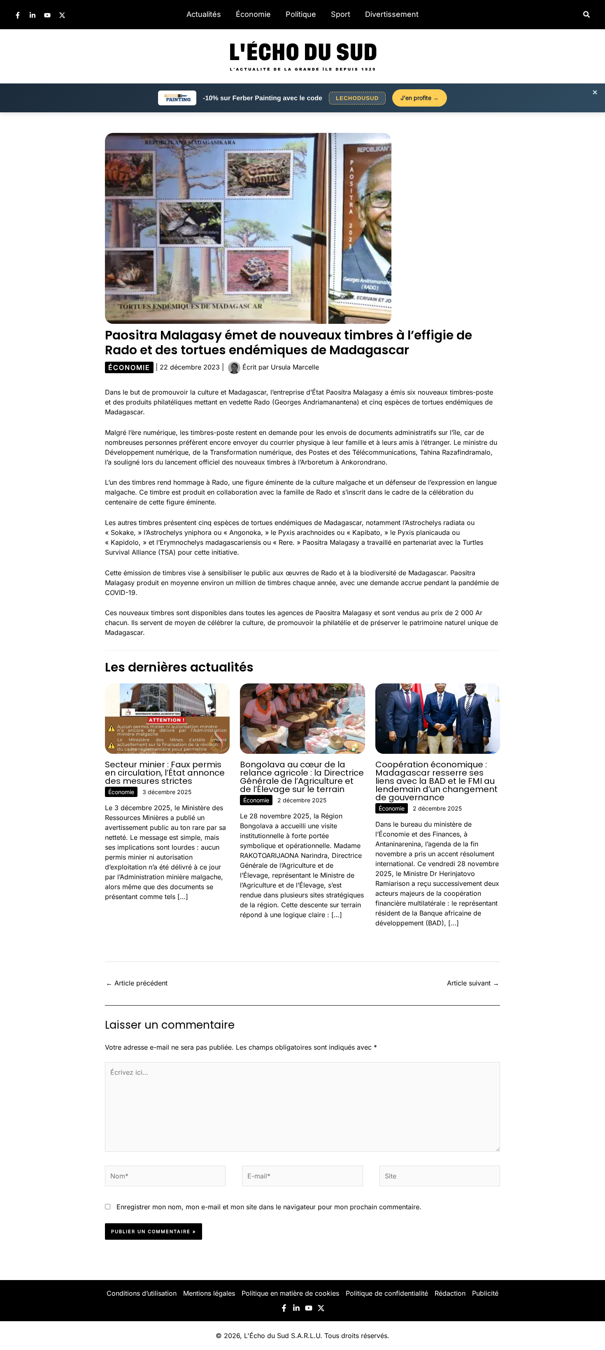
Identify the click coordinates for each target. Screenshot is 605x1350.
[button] (587, 14)
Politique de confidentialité (387, 1293)
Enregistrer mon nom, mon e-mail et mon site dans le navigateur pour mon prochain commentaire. (268, 1207)
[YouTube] (47, 15)
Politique (301, 14)
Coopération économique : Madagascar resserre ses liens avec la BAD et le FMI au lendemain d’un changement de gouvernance (436, 781)
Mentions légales (209, 1293)
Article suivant (473, 983)
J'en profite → (419, 97)
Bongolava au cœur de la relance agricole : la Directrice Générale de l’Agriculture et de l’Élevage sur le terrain (302, 777)
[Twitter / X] (62, 15)
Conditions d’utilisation (142, 1293)
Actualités (203, 14)
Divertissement (392, 14)
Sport (340, 14)
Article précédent (137, 983)
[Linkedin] (32, 15)
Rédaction (450, 1293)
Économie (253, 14)
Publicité (485, 1293)
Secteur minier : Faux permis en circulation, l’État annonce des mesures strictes (165, 773)
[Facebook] (17, 15)
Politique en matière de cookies (290, 1293)
